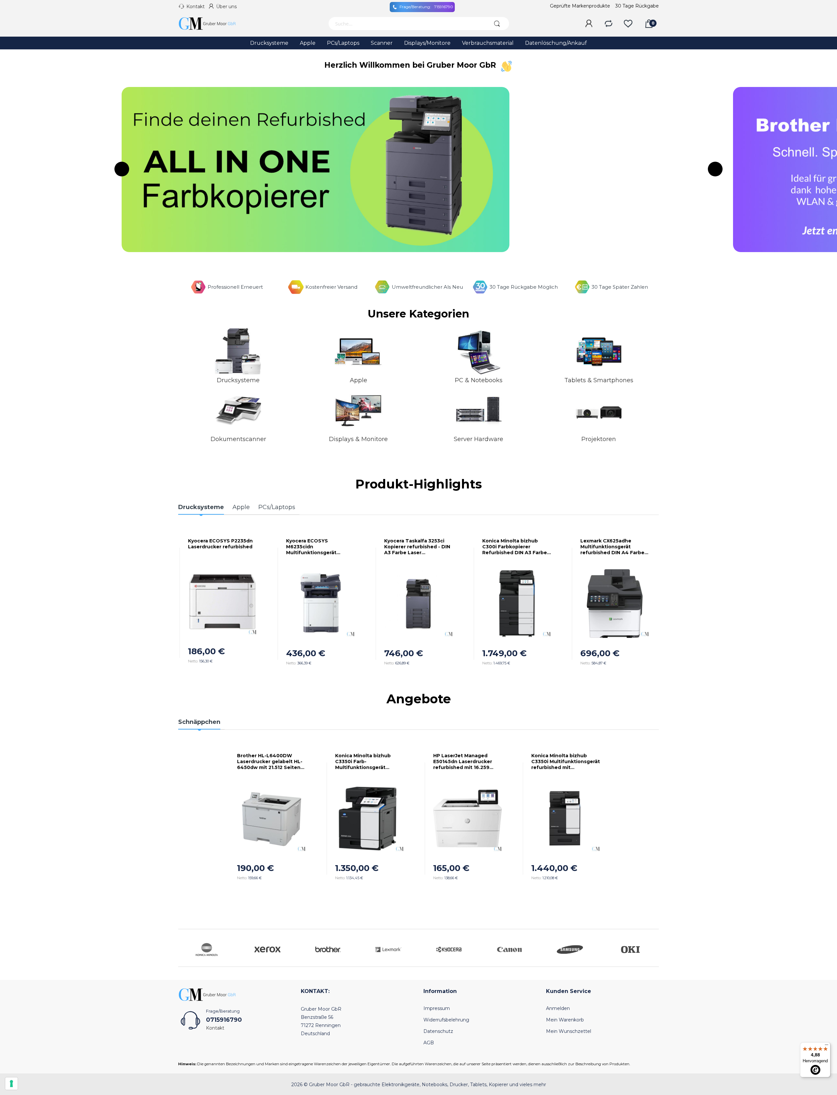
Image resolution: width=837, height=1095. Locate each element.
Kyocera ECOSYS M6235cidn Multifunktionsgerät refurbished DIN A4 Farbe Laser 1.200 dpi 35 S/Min (303, 547)
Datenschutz (438, 1031)
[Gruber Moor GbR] (212, 23)
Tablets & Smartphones (598, 380)
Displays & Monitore (358, 439)
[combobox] (406, 23)
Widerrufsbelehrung (446, 1020)
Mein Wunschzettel (568, 1031)
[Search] (497, 23)
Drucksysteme (238, 380)
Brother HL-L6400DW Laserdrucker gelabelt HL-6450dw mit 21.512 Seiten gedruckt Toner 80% (269, 761)
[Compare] (608, 23)
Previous (121, 169)
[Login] (589, 23)
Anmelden (558, 1008)
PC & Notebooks (479, 380)
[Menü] (826, 1046)
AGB (428, 1043)
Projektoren (598, 439)
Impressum (436, 1008)
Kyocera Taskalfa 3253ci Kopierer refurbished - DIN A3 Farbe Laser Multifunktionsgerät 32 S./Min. (402, 547)
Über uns (226, 6)
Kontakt (195, 6)
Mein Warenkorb (565, 1020)
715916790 (426, 6)
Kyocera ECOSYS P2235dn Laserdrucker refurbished (205, 544)
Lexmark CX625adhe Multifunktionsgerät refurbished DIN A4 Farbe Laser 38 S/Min (597, 547)
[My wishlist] (628, 23)
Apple (358, 380)
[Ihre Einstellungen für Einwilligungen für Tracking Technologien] (11, 1083)
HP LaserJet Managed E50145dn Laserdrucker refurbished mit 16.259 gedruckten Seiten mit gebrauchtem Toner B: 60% (467, 761)
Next (715, 169)
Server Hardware (478, 439)
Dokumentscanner (238, 439)
